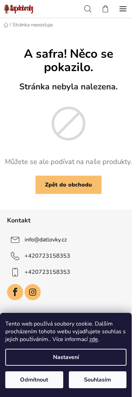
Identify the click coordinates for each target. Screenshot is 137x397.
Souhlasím (97, 380)
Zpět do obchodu (68, 185)
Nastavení (66, 357)
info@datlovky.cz (46, 240)
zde (93, 339)
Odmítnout (34, 380)
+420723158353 (47, 256)
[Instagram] (33, 292)
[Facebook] (15, 292)
